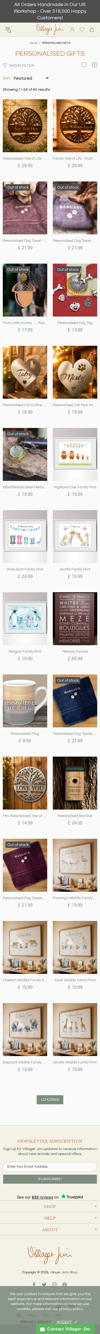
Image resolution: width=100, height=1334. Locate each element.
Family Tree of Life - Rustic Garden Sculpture (75, 158)
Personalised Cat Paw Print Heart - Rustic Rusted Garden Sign (75, 405)
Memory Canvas (75, 651)
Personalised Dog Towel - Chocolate (25, 241)
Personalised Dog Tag (75, 323)
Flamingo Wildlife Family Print (75, 898)
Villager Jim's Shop (50, 29)
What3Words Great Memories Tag (25, 487)
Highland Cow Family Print (75, 487)
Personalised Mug (25, 734)
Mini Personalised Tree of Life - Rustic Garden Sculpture (25, 816)
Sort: (7, 78)
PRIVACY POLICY (36, 1322)
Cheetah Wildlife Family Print (25, 980)
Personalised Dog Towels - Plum (25, 898)
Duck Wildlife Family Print (75, 980)
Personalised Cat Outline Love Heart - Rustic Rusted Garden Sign (25, 405)
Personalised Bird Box (75, 816)
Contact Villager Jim (67, 1329)
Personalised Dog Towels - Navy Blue (75, 734)
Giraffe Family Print (75, 569)
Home (34, 43)
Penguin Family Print (25, 651)
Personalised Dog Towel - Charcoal (75, 241)
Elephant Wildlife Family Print (25, 1062)
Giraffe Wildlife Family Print (75, 1062)
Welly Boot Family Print (25, 569)
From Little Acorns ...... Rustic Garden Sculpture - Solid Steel (25, 323)
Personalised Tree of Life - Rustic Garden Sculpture (25, 158)
